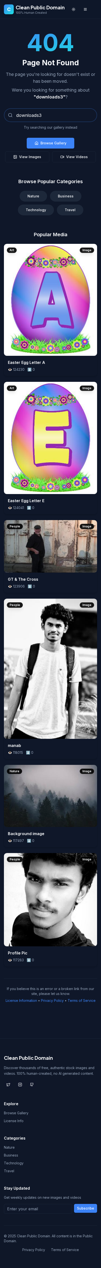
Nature (33, 196)
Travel (70, 210)
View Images (30, 157)
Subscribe (85, 1208)
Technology (36, 210)
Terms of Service (82, 1000)
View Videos (77, 157)
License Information (21, 1000)
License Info (14, 1121)
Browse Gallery (53, 143)
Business (66, 196)
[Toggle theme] (73, 9)
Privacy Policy (52, 1000)
